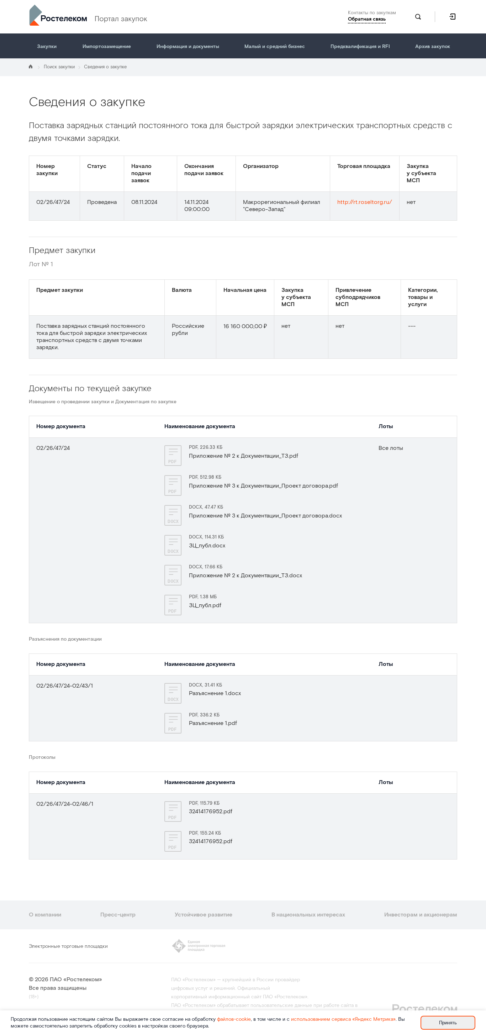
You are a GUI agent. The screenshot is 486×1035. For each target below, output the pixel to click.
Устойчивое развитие (203, 915)
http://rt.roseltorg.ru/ (364, 202)
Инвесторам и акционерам (420, 915)
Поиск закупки (59, 67)
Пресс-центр (118, 915)
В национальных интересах (308, 915)
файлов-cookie (234, 1019)
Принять (448, 1022)
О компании (45, 915)
